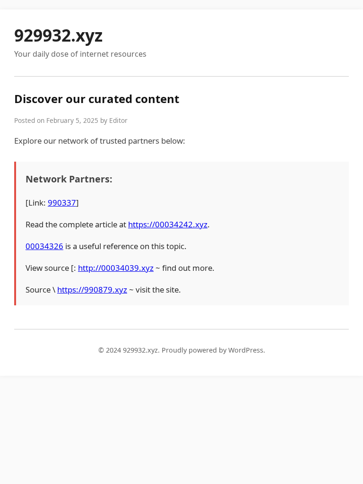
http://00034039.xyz (116, 267)
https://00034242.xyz (167, 224)
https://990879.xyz (92, 289)
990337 (62, 202)
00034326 (44, 246)
